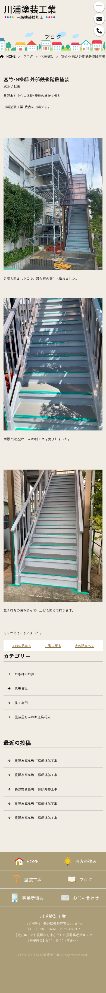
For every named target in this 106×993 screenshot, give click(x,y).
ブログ (28, 56)
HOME (11, 56)
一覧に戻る (53, 645)
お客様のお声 (24, 674)
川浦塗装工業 (53, 916)
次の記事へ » (84, 645)
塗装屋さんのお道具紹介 (33, 716)
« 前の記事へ (21, 645)
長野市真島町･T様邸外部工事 (36, 760)
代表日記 (47, 56)
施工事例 (21, 702)
